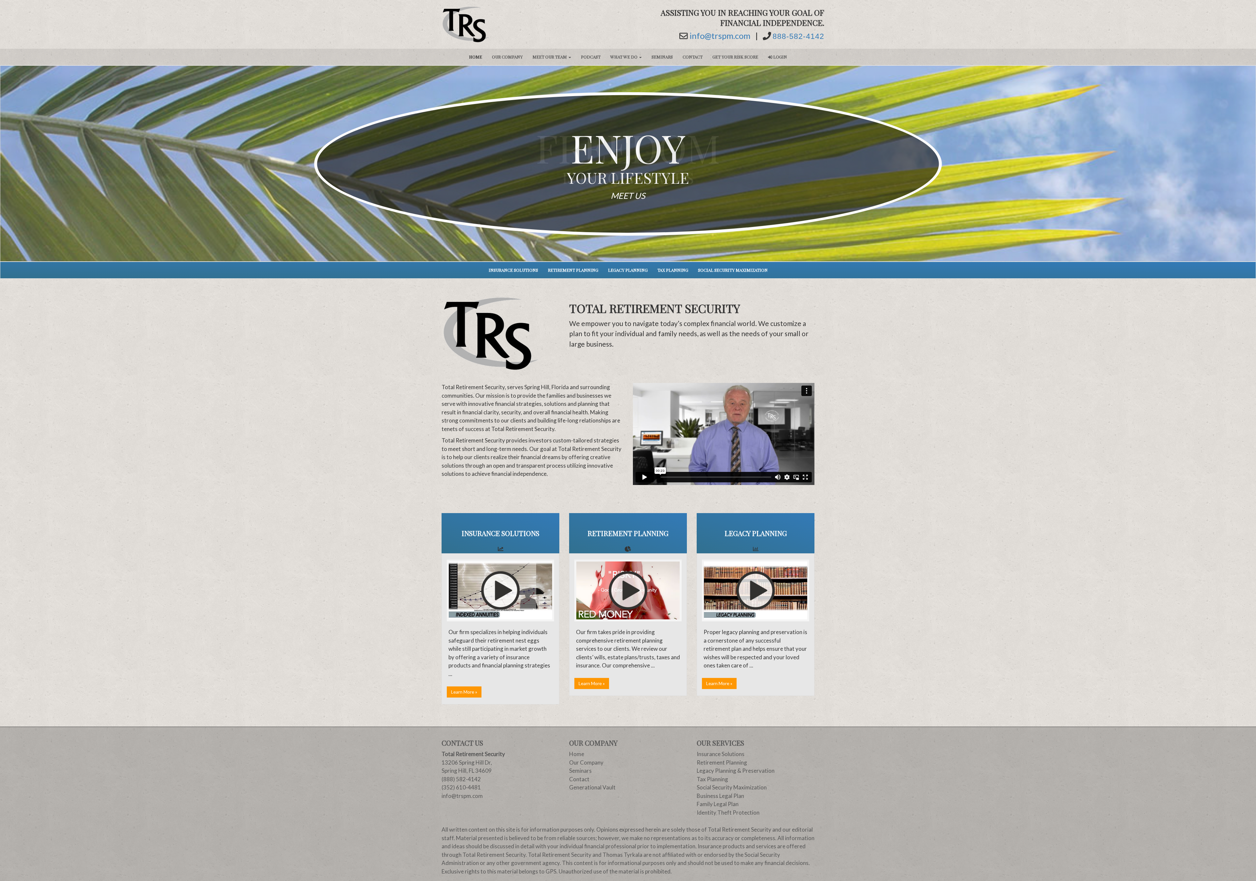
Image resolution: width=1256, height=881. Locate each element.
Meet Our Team (550, 57)
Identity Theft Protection (728, 812)
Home (475, 57)
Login (779, 57)
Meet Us (628, 195)
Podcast (591, 57)
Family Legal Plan (718, 804)
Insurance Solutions (513, 270)
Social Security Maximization (733, 270)
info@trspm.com (719, 36)
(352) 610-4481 (461, 787)
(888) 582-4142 (461, 779)
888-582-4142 (798, 36)
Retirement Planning (573, 270)
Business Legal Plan (720, 795)
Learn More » (464, 692)
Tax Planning (672, 270)
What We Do (624, 57)
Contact (693, 57)
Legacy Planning (628, 270)
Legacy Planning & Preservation (736, 770)
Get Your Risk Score (735, 57)
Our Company (507, 57)
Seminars (662, 57)
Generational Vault (592, 787)
